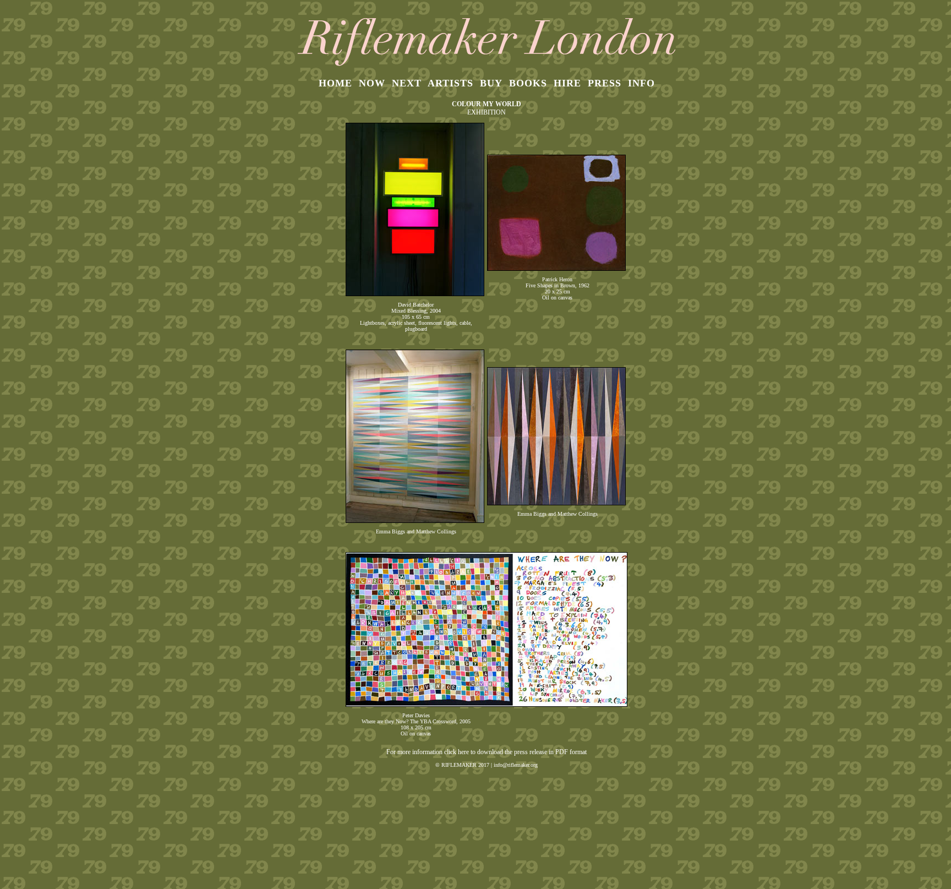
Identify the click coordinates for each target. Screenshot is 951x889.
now (372, 83)
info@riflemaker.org (516, 765)
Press (604, 83)
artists (450, 83)
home (335, 83)
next (407, 83)
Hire (567, 83)
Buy (491, 83)
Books (528, 83)
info (641, 83)
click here (456, 752)
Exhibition (486, 112)
